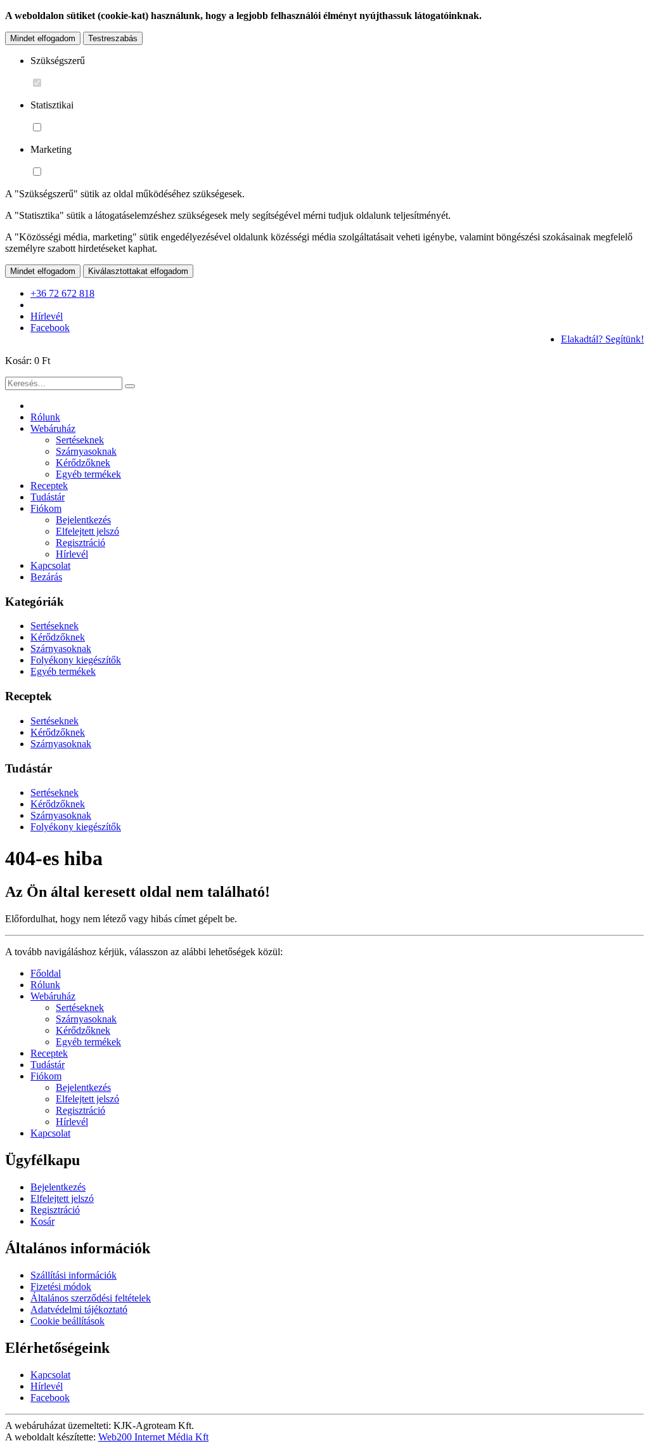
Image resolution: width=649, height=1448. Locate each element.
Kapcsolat (50, 565)
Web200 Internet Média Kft (153, 1437)
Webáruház (52, 428)
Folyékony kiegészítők (75, 660)
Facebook (50, 327)
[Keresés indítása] (130, 386)
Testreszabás (113, 38)
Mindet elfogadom (42, 38)
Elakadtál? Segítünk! (602, 339)
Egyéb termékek (88, 474)
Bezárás (46, 576)
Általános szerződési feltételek (90, 1298)
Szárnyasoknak (86, 451)
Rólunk (45, 417)
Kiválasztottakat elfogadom (138, 271)
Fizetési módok (60, 1286)
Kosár (42, 1221)
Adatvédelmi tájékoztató (78, 1309)
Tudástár (47, 497)
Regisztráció (80, 542)
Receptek (49, 485)
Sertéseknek (80, 439)
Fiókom (45, 508)
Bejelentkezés (83, 519)
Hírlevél (46, 316)
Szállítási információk (73, 1275)
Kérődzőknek (83, 462)
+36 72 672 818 (62, 293)
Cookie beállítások (67, 1320)
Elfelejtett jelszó (87, 531)
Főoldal (45, 973)
